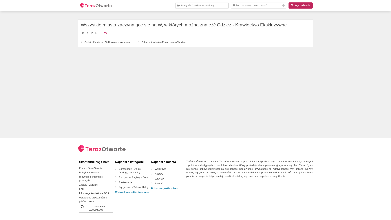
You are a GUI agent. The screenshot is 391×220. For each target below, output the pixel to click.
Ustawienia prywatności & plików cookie (93, 199)
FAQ (81, 189)
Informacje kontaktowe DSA (94, 193)
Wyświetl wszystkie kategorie (132, 192)
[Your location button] (283, 5)
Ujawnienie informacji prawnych (91, 179)
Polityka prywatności (90, 172)
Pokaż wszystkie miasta (165, 188)
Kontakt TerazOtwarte (90, 168)
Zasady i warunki (88, 184)
